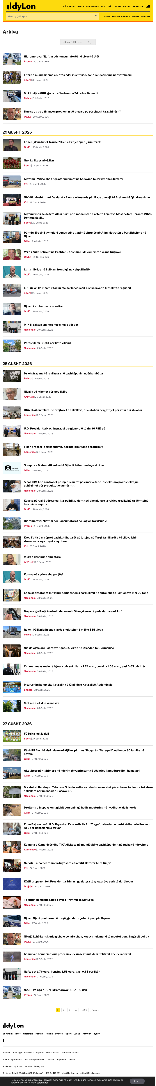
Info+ (81, 6)
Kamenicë (30, 415)
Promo (107, 16)
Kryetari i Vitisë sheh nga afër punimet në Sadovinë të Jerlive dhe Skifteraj (73, 179)
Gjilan (27, 241)
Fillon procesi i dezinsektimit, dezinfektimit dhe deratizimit (63, 446)
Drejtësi (28, 886)
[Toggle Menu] (148, 6)
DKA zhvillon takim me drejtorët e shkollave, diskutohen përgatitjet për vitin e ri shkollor (83, 410)
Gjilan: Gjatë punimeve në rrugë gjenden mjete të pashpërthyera (67, 918)
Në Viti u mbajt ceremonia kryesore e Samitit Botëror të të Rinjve (67, 863)
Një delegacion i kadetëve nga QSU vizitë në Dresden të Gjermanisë (69, 647)
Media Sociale (52, 1052)
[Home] (21, 6)
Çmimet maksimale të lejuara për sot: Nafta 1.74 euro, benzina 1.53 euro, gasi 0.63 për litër (84, 666)
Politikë (106, 6)
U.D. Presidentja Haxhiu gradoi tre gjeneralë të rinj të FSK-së (64, 428)
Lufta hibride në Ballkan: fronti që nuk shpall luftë (57, 269)
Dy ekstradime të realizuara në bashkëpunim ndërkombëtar (63, 373)
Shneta (28, 689)
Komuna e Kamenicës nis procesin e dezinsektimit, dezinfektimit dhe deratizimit (77, 954)
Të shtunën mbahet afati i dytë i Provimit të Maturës (59, 899)
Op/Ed (117, 6)
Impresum (61, 1059)
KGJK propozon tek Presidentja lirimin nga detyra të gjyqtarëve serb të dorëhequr (78, 881)
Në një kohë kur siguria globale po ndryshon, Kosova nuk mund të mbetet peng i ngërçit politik (86, 936)
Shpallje (135, 16)
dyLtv (97, 1033)
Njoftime (18, 1066)
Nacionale (92, 6)
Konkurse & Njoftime (121, 16)
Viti (26, 183)
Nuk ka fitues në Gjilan (39, 160)
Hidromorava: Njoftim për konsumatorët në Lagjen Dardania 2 (65, 520)
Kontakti (6, 1052)
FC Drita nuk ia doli (36, 733)
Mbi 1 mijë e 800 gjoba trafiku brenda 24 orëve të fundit (61, 93)
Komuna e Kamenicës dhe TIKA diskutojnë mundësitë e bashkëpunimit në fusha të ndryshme (86, 844)
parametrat (42, 1082)
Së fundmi (69, 6)
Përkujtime (145, 16)
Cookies (50, 1059)
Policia (28, 98)
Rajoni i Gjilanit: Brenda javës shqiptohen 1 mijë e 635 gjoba (63, 629)
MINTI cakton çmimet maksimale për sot (51, 324)
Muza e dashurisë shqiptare (42, 556)
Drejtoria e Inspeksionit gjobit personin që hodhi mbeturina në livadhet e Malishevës (80, 807)
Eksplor (138, 6)
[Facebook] (3, 1041)
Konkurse (7, 1066)
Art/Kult (29, 396)
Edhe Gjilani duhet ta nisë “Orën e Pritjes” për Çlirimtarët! (62, 142)
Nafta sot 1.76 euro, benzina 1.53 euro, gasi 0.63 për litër (62, 971)
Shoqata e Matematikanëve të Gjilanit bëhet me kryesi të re (64, 465)
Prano (137, 1081)
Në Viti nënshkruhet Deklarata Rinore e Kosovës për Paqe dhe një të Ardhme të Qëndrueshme (87, 197)
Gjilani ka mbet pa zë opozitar (43, 306)
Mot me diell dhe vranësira (41, 703)
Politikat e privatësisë (34, 1059)
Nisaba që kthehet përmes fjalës (45, 391)
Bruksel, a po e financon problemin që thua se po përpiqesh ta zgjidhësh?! (73, 111)
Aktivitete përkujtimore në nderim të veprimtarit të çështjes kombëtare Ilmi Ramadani (82, 770)
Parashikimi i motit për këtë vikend (47, 343)
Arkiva (72, 1059)
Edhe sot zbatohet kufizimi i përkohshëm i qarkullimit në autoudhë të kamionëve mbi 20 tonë (86, 592)
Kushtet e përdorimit (12, 1059)
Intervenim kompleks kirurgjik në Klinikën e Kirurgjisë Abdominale (68, 684)
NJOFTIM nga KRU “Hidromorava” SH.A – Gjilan (55, 989)
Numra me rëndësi (70, 1052)
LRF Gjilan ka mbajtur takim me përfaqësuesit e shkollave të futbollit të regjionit (77, 288)
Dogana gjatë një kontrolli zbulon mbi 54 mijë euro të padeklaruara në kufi (73, 611)
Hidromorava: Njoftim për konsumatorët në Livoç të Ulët (61, 56)
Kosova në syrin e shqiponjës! (43, 574)
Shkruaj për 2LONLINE (23, 1052)
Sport (127, 6)
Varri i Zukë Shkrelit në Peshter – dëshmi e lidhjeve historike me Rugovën (73, 252)
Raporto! (40, 1052)
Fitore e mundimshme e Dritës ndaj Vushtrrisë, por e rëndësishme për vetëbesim (78, 75)
